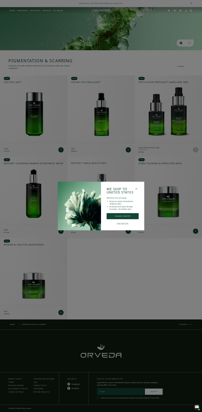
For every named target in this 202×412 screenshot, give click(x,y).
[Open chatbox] (197, 407)
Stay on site (122, 223)
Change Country (123, 216)
